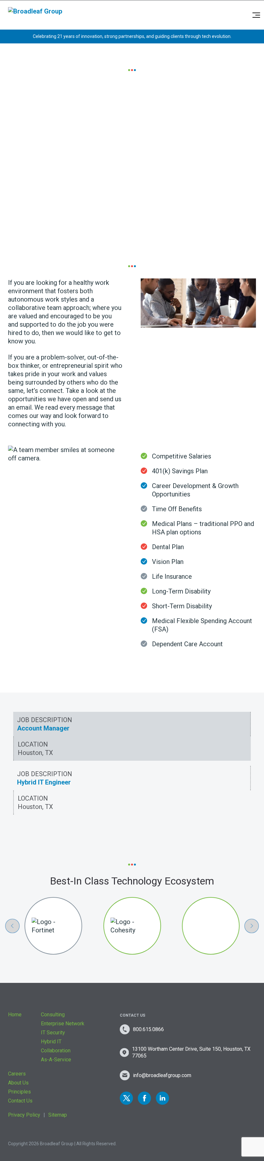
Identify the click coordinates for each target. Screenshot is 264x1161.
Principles (19, 1092)
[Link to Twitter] (126, 1098)
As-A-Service (56, 1060)
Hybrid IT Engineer (44, 782)
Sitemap (57, 1115)
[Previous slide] (12, 926)
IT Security (53, 1032)
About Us (18, 1083)
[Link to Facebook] (144, 1098)
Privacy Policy (24, 1115)
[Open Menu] (256, 15)
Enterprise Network (62, 1023)
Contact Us (20, 1101)
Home (15, 1014)
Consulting (53, 1014)
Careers (17, 1074)
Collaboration (56, 1051)
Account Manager (43, 728)
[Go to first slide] (251, 926)
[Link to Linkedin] (162, 1098)
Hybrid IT (51, 1042)
